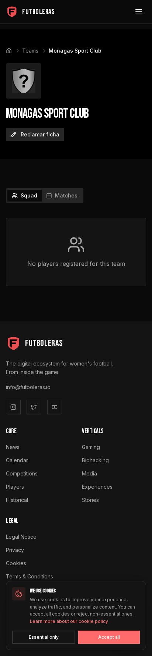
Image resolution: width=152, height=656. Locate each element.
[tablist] (44, 195)
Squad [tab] (29, 195)
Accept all (109, 637)
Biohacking (95, 460)
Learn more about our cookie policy (69, 621)
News (13, 447)
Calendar (17, 460)
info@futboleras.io (28, 387)
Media (89, 473)
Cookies (16, 563)
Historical (17, 500)
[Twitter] (34, 407)
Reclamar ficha (40, 134)
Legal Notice (21, 537)
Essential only (44, 637)
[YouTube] (54, 407)
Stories (90, 500)
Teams (30, 50)
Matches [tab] (66, 195)
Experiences (97, 487)
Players (15, 487)
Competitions (22, 473)
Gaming (91, 447)
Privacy (15, 550)
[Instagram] (13, 407)
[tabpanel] (76, 252)
